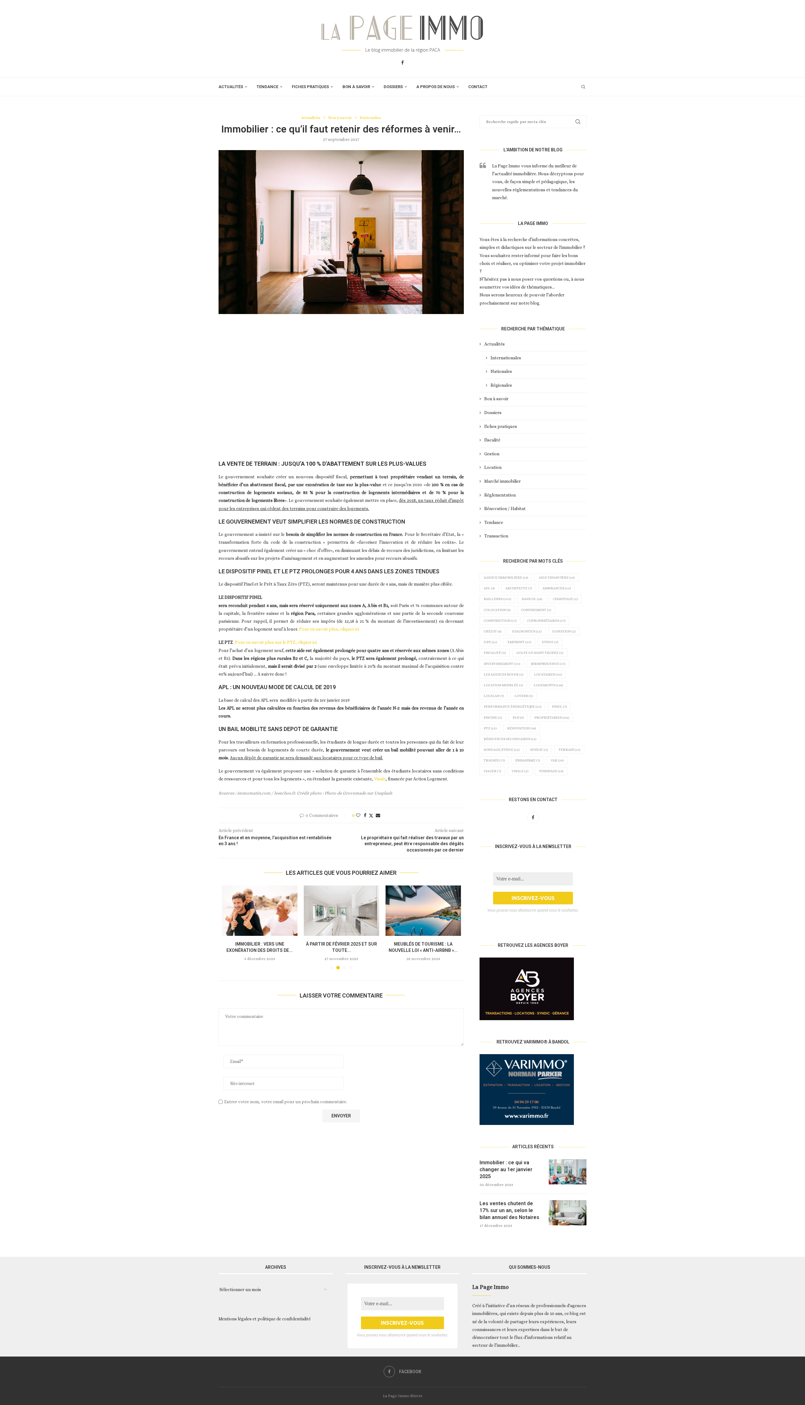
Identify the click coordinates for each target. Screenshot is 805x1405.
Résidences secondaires (510, 739)
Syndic (539, 750)
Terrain (569, 750)
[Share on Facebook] (365, 815)
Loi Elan (494, 696)
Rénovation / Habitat (505, 508)
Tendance (267, 86)
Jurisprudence (548, 664)
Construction (500, 621)
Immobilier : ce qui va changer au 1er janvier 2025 (506, 1170)
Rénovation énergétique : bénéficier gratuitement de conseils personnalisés (423, 950)
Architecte (518, 588)
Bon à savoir (356, 86)
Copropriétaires (546, 621)
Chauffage (565, 599)
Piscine (493, 718)
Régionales (501, 385)
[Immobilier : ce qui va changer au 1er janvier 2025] (567, 1171)
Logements (548, 685)
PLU (518, 718)
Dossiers (393, 86)
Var (557, 760)
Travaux (494, 760)
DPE (490, 642)
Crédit (492, 631)
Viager (492, 771)
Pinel (559, 707)
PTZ (490, 728)
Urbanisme (527, 760)
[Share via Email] (378, 815)
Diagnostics (526, 631)
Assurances (556, 588)
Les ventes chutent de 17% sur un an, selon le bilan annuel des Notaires (509, 1210)
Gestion (491, 453)
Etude (550, 642)
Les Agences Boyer (503, 674)
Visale (380, 778)
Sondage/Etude (501, 750)
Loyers (523, 696)
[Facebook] (402, 62)
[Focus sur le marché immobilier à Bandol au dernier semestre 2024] (341, 910)
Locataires (548, 674)
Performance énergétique (512, 707)
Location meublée (503, 685)
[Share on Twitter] (371, 815)
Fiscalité (492, 439)
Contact (477, 86)
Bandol (532, 599)
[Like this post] (358, 815)
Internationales (506, 357)
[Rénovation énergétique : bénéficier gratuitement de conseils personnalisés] (423, 910)
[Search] (583, 87)
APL (489, 588)
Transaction (496, 535)
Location (493, 467)
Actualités (231, 86)
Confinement (536, 610)
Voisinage (551, 771)
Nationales (501, 371)
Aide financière (557, 578)
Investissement (502, 664)
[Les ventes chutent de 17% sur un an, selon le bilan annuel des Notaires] (567, 1212)
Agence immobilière (506, 578)
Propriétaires (551, 718)
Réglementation (500, 494)
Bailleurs (497, 599)
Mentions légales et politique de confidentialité (265, 1318)
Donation (563, 631)
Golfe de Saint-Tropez (539, 653)
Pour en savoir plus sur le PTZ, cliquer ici (276, 642)
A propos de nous (435, 86)
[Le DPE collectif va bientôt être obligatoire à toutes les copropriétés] (259, 910)
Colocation (497, 610)
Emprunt (519, 642)
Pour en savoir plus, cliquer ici (329, 629)
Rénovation (521, 728)
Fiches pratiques (310, 86)
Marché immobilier (502, 481)
